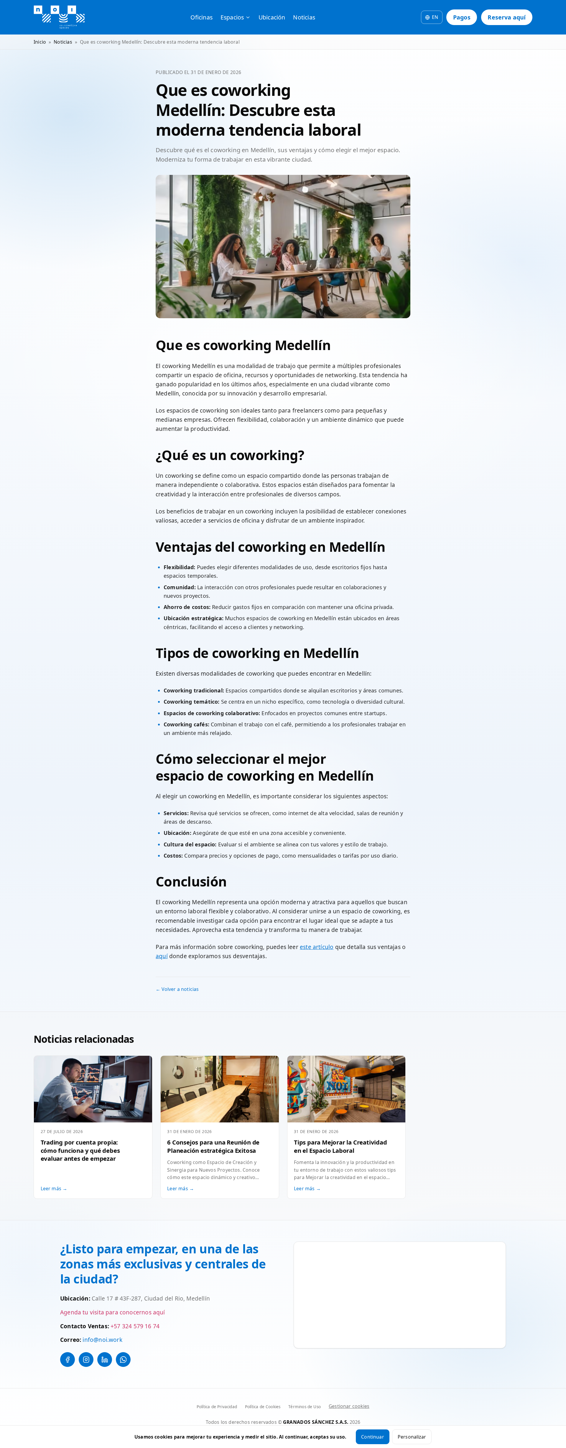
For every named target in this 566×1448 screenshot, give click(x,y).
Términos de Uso (304, 1406)
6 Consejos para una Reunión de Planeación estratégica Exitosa (213, 1146)
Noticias (304, 17)
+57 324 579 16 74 (135, 1326)
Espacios (232, 17)
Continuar (372, 1437)
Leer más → (54, 1188)
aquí (162, 956)
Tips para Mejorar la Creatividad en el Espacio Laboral (340, 1146)
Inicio (40, 42)
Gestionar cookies (349, 1406)
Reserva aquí (507, 17)
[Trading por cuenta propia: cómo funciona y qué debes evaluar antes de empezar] (93, 1089)
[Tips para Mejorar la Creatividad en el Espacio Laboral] (346, 1089)
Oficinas (201, 17)
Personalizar (412, 1437)
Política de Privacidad (217, 1406)
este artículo (316, 947)
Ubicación (272, 17)
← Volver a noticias (177, 989)
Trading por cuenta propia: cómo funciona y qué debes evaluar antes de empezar (80, 1150)
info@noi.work (102, 1340)
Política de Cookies (262, 1406)
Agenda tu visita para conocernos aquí (112, 1312)
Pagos (461, 17)
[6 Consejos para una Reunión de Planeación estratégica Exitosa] (220, 1089)
